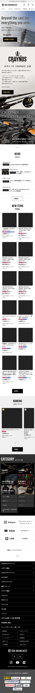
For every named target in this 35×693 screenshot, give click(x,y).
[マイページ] (28, 5)
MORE (16, 199)
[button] (24, 5)
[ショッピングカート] (32, 5)
